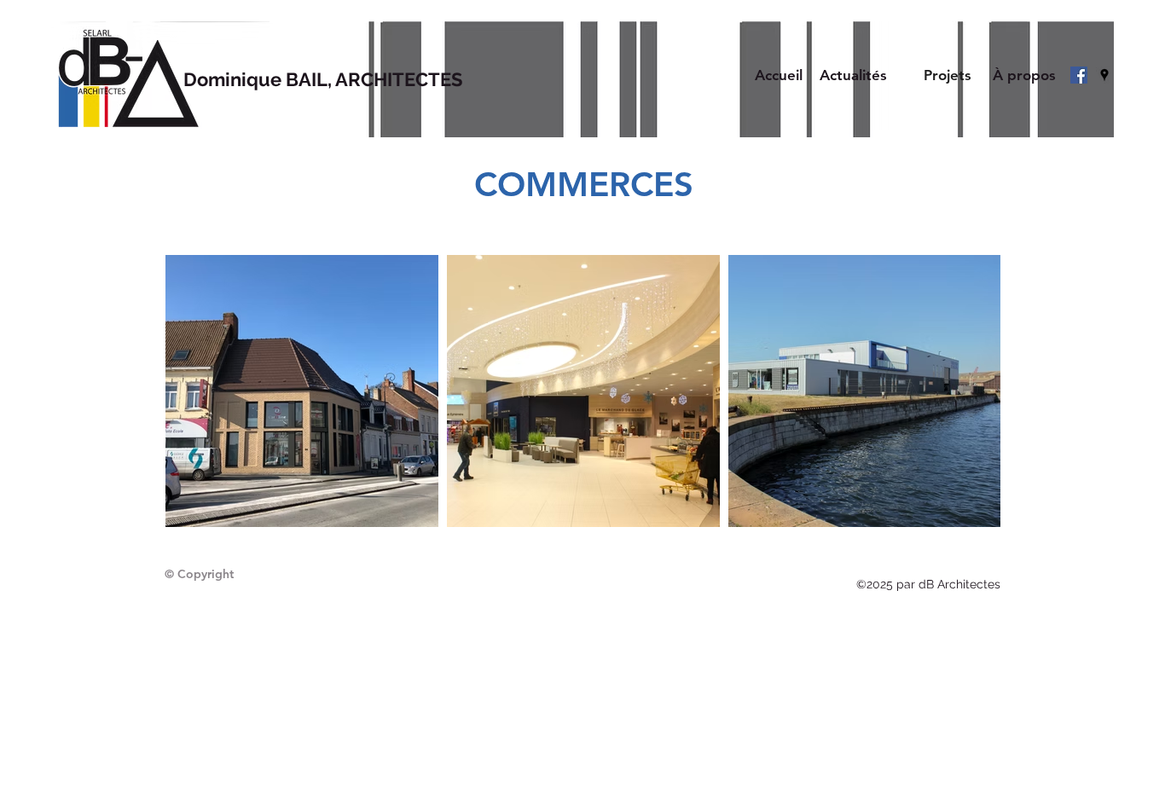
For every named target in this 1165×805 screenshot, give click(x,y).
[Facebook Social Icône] (1078, 75)
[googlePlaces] (1104, 75)
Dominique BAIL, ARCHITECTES (322, 79)
